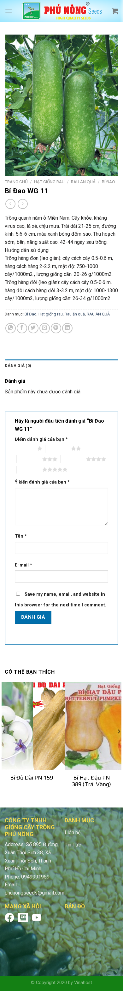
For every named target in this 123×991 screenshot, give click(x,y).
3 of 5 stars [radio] (29, 459)
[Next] (118, 744)
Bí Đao (108, 181)
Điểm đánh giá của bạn (41, 439)
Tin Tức (73, 845)
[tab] (61, 365)
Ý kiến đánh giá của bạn (42, 482)
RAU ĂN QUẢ (83, 181)
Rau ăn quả (75, 314)
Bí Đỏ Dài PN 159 (31, 777)
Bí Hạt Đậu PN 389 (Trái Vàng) (91, 780)
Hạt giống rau (49, 181)
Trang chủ (16, 181)
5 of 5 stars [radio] (29, 469)
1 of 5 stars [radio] (24, 448)
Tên (21, 536)
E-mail (23, 565)
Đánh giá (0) (18, 365)
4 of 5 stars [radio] (73, 459)
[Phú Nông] (62, 11)
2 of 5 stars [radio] (58, 448)
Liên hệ (72, 832)
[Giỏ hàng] (115, 11)
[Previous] (4, 744)
